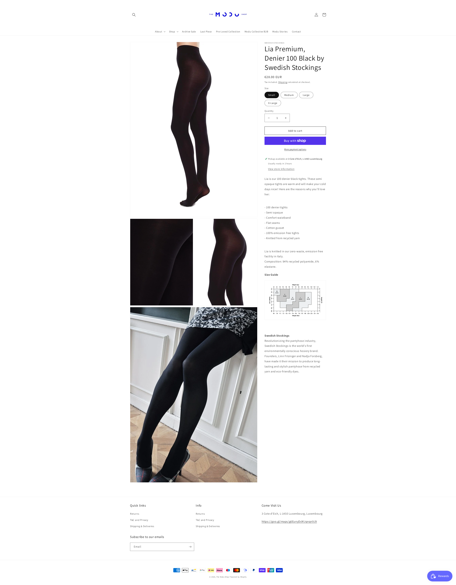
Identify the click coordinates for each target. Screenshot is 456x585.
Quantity (269, 110)
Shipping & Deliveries (142, 526)
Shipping (282, 82)
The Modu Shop (222, 577)
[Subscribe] (190, 547)
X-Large (272, 103)
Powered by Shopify (238, 577)
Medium (289, 95)
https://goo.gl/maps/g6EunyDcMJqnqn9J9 (289, 521)
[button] (134, 15)
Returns (134, 513)
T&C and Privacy (139, 520)
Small (271, 95)
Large (306, 95)
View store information (281, 169)
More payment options (295, 149)
